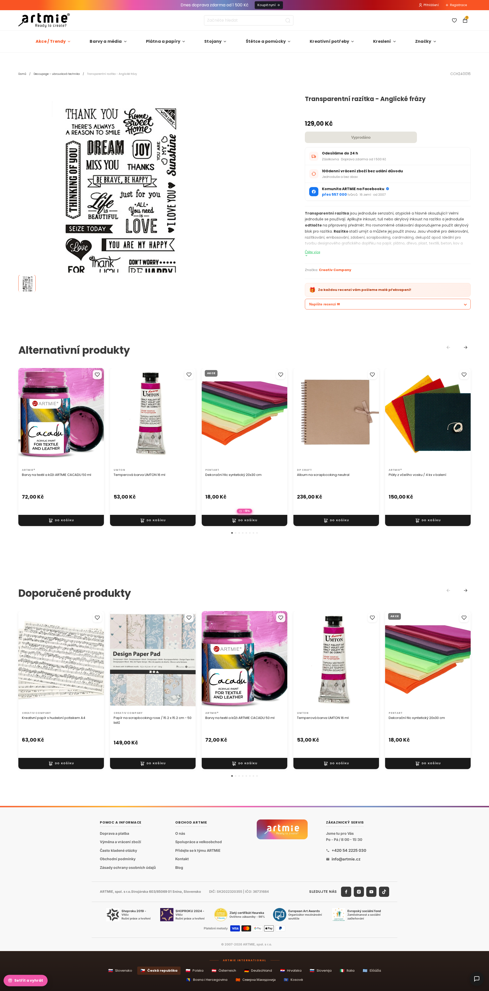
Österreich (224, 970)
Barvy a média (106, 41)
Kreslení (382, 41)
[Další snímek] (95, 417)
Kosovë (293, 979)
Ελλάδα (372, 970)
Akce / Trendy (51, 41)
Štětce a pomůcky (266, 41)
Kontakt (182, 859)
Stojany (213, 41)
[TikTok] (384, 892)
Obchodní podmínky (117, 859)
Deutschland (258, 970)
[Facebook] (346, 892)
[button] (232, 533)
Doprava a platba (114, 833)
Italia (347, 970)
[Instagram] (359, 892)
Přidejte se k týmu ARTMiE (198, 850)
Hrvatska (291, 970)
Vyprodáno (361, 137)
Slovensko (120, 970)
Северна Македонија (256, 979)
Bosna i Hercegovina (206, 979)
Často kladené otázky (118, 850)
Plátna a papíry (163, 41)
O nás (180, 833)
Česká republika (159, 970)
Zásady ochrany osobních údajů (128, 867)
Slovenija (321, 970)
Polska (194, 970)
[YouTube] (371, 892)
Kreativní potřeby (329, 41)
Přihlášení (431, 5)
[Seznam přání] (454, 20)
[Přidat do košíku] (61, 520)
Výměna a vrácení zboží (120, 842)
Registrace (458, 5)
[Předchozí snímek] (27, 417)
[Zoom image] (115, 192)
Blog (179, 867)
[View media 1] (27, 283)
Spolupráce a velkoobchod (198, 842)
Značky (423, 41)
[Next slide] (465, 347)
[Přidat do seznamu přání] (97, 374)
